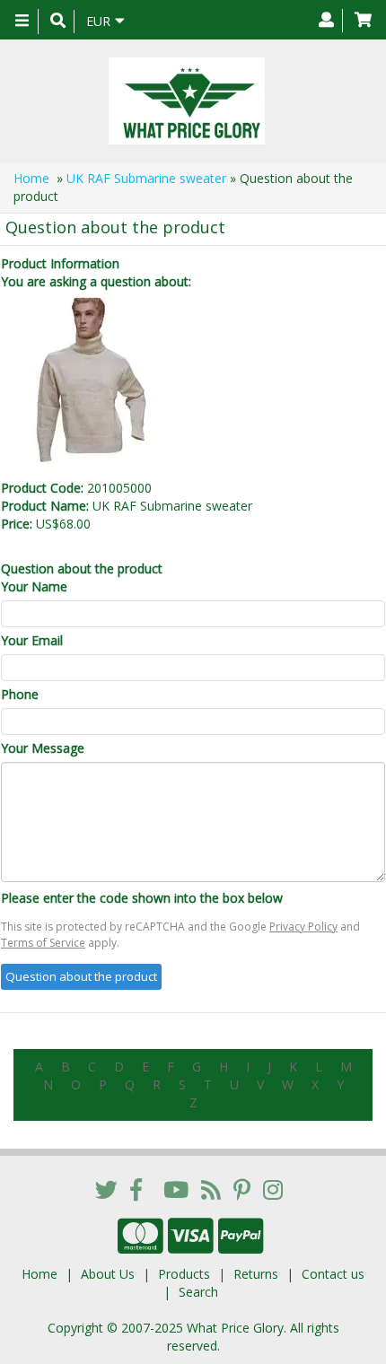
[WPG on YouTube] (176, 1189)
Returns (255, 1273)
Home (31, 178)
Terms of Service (43, 942)
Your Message (42, 747)
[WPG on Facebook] (136, 1189)
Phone (20, 694)
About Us (108, 1273)
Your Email (32, 640)
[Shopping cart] (363, 21)
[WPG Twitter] (106, 1189)
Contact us (333, 1273)
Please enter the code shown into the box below (142, 897)
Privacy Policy (303, 926)
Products (184, 1273)
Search (198, 1291)
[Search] (58, 22)
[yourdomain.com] (186, 100)
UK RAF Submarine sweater (146, 178)
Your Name (34, 586)
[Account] (326, 21)
